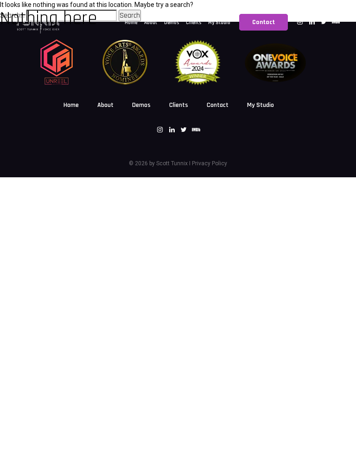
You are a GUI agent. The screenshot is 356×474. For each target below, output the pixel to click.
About (105, 105)
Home (71, 105)
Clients (178, 105)
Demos (141, 105)
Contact (218, 105)
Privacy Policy (209, 163)
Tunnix (179, 163)
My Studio (260, 105)
